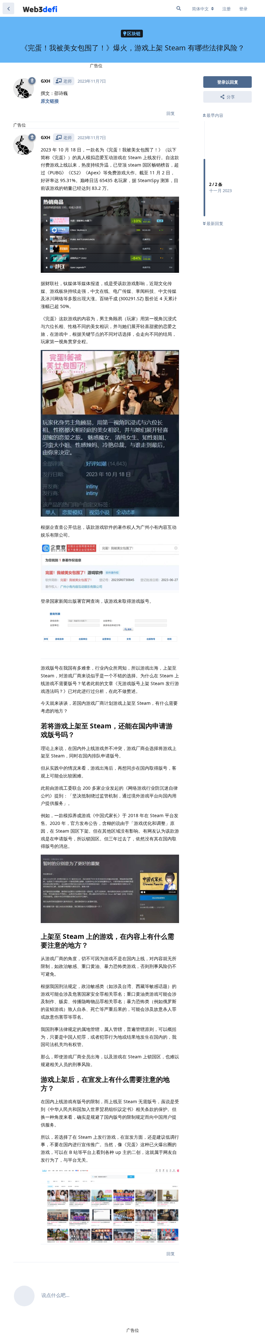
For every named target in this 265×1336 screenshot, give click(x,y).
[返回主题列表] (8, 8)
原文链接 (50, 101)
